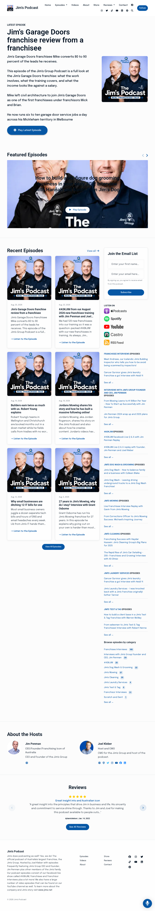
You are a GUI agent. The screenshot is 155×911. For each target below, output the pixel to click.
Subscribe (126, 292)
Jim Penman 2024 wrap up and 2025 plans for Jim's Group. (126, 415)
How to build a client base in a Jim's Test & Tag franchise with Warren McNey (125, 616)
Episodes (60, 5)
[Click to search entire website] (132, 11)
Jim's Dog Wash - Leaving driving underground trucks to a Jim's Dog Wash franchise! (125, 483)
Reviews (108, 5)
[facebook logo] (121, 763)
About (86, 5)
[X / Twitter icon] (141, 857)
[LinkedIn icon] (141, 862)
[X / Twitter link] (106, 11)
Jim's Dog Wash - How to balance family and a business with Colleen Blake (124, 471)
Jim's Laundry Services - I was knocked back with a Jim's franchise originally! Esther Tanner (124, 592)
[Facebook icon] (129, 857)
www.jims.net (45, 890)
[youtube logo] (117, 763)
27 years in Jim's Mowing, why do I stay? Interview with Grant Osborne (77, 505)
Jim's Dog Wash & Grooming (119, 464)
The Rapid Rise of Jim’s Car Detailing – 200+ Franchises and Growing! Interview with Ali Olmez (125, 555)
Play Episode (79, 210)
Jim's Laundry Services (117, 573)
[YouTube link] (117, 11)
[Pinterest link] (127, 11)
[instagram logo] (112, 763)
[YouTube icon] (135, 862)
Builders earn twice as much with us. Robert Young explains (28, 409)
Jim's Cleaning (112, 534)
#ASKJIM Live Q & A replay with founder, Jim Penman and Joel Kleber (124, 448)
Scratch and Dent (115, 697)
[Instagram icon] (135, 857)
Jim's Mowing (111, 500)
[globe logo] (26, 763)
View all (91, 251)
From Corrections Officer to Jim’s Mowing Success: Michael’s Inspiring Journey (125, 518)
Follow (142, 8)
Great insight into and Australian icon (77, 800)
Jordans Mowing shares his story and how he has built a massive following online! (75, 409)
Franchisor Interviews (117, 692)
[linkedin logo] (124, 763)
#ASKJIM (108, 431)
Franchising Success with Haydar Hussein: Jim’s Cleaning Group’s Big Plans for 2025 (125, 542)
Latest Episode (16, 25)
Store (96, 5)
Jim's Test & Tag (112, 609)
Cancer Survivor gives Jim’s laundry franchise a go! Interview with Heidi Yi (123, 374)
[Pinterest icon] (129, 867)
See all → (109, 383)
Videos (75, 5)
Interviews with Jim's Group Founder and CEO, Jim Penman (124, 391)
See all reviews (77, 827)
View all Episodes (53, 547)
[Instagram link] (101, 11)
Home (48, 5)
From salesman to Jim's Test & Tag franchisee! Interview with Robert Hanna (125, 626)
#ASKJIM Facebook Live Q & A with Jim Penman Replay (123, 438)
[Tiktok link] (112, 11)
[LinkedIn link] (122, 11)
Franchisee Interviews (117, 354)
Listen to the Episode (25, 339)
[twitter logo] (108, 763)
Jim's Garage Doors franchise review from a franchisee (45, 40)
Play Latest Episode (29, 130)
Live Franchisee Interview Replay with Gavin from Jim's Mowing (123, 508)
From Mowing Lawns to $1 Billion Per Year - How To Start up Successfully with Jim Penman (125, 404)
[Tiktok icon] (129, 862)
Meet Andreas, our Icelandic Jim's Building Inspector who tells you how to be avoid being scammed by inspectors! (126, 362)
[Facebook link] (132, 5)
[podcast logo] (104, 763)
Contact (123, 5)
